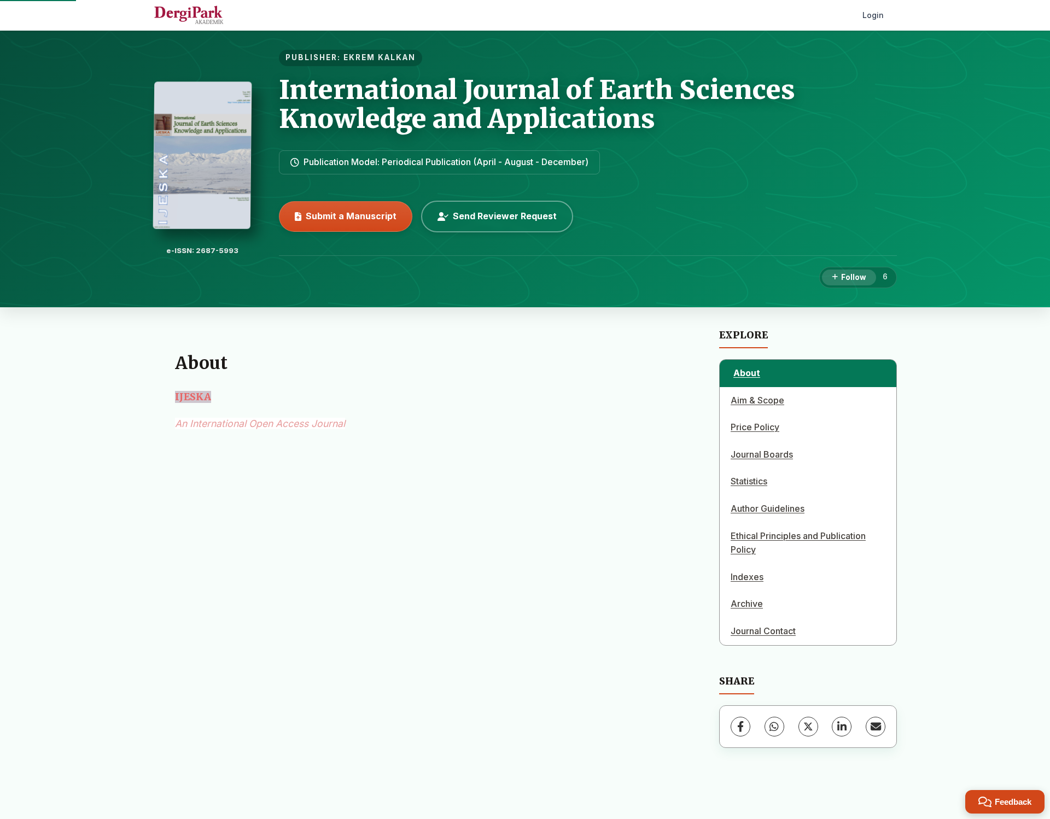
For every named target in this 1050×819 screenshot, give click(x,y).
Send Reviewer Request (505, 215)
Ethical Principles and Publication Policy (798, 542)
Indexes (747, 576)
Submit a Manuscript (351, 215)
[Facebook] (740, 726)
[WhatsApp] (774, 726)
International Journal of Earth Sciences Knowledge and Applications (537, 104)
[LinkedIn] (841, 726)
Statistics (749, 481)
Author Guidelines (767, 508)
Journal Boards (762, 454)
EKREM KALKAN (379, 57)
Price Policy (755, 427)
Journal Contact (763, 630)
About (746, 372)
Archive (747, 603)
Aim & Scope (757, 400)
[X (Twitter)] (808, 726)
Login (873, 15)
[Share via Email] (875, 726)
